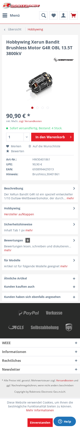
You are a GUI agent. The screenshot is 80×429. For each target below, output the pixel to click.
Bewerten (17, 151)
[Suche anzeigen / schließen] (43, 15)
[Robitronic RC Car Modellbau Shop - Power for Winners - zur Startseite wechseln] (21, 5)
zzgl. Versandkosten (30, 121)
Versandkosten (64, 380)
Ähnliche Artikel (15, 278)
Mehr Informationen (40, 410)
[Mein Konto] (63, 15)
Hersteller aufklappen (19, 214)
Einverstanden (40, 422)
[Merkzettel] (53, 15)
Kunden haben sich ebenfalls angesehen (32, 297)
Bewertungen (13, 240)
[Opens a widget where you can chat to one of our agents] (64, 422)
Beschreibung (13, 188)
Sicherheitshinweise (18, 224)
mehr (70, 198)
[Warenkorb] (73, 15)
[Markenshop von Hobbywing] (64, 59)
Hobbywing (12, 208)
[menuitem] (11, 15)
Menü (15, 15)
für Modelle (12, 260)
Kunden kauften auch (19, 286)
